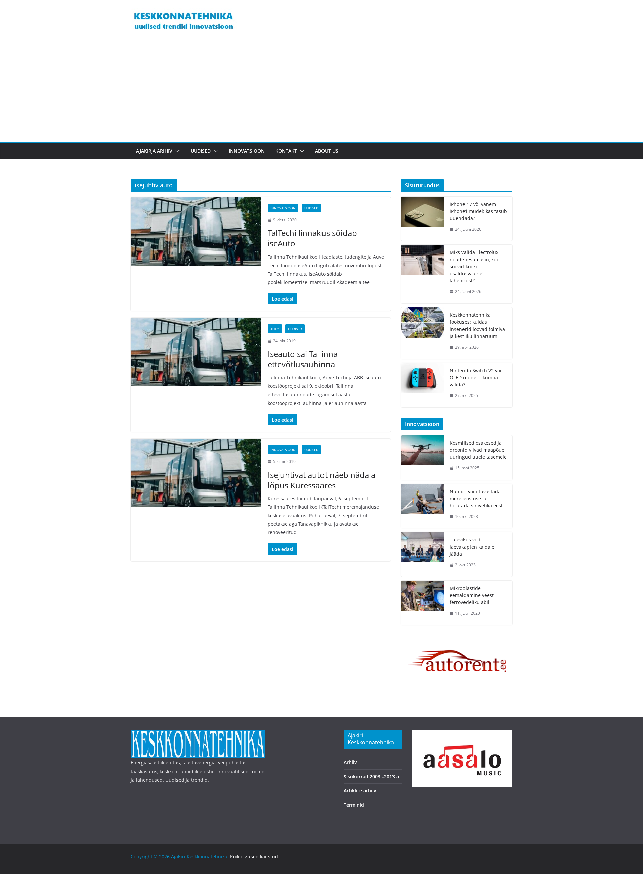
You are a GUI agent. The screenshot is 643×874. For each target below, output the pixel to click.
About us (326, 151)
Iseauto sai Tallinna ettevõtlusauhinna (303, 359)
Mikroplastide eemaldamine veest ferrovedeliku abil (472, 595)
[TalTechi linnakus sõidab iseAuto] (196, 231)
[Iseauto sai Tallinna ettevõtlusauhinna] (196, 352)
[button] (176, 151)
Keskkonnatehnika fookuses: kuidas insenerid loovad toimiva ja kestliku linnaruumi (477, 325)
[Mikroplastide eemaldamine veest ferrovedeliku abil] (422, 603)
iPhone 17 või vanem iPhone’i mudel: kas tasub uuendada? (478, 211)
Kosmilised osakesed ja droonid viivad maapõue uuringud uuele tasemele (478, 450)
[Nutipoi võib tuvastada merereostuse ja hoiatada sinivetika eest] (422, 506)
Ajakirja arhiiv (154, 151)
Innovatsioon (247, 151)
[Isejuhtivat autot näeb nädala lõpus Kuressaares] (196, 473)
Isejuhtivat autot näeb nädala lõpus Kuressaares (321, 480)
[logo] (198, 734)
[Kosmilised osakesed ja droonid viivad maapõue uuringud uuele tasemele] (422, 457)
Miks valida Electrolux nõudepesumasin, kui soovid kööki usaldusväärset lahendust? (474, 266)
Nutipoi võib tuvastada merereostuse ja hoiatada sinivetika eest (476, 498)
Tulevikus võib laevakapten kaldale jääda (472, 546)
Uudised (201, 151)
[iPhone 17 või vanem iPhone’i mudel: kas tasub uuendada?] (422, 219)
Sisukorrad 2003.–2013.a (371, 776)
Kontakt (286, 151)
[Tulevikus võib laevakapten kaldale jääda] (422, 554)
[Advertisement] (321, 91)
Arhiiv (350, 762)
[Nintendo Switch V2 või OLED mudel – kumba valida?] (422, 385)
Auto (274, 328)
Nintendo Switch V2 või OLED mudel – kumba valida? (475, 377)
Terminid (354, 805)
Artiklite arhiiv (360, 790)
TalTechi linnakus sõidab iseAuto (312, 238)
